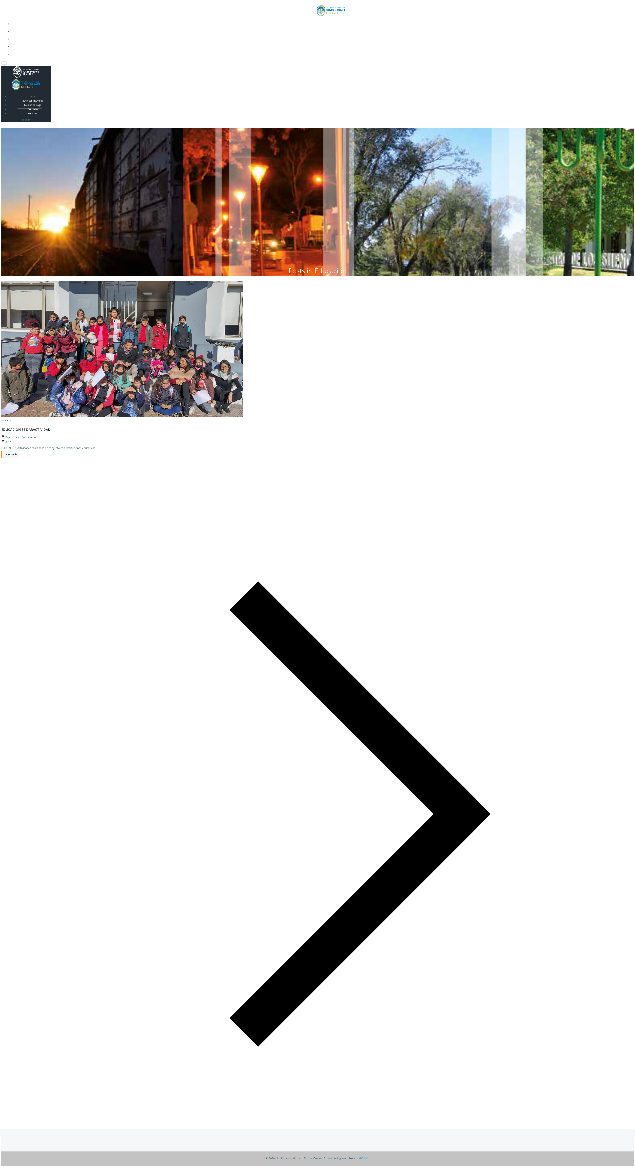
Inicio (320, 23)
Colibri (365, 1158)
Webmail (321, 54)
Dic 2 (8, 442)
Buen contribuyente (321, 31)
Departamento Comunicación (21, 437)
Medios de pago (321, 39)
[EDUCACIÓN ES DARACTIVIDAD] (122, 416)
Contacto (320, 46)
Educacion (6, 420)
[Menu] (317, 63)
